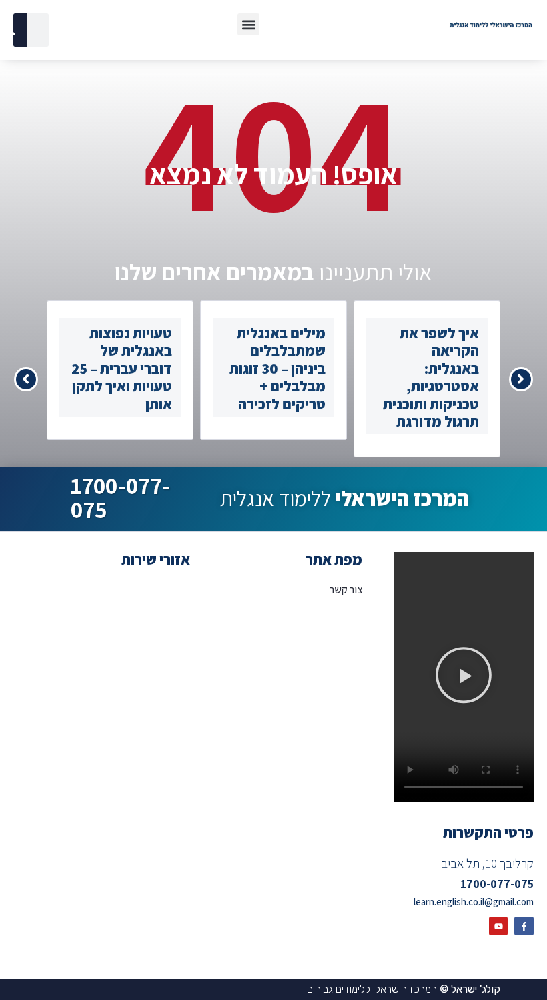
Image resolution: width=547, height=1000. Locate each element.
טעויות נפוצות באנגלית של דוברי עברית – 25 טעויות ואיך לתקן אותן (121, 368)
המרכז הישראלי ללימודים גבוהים (403, 989)
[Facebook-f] (524, 926)
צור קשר (346, 590)
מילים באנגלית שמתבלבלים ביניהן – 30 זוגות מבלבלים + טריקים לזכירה (277, 368)
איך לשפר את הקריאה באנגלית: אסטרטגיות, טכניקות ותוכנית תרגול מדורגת (431, 377)
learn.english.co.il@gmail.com (474, 901)
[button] (248, 24)
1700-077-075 (121, 497)
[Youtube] (498, 926)
